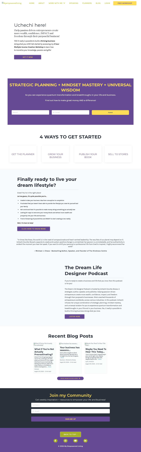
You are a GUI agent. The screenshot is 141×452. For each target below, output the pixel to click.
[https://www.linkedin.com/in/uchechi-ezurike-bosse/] (85, 440)
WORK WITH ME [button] (56, 3)
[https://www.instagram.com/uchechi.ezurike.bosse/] (65, 440)
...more (49, 367)
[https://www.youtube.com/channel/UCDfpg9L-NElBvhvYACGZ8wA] (75, 440)
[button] (45, 358)
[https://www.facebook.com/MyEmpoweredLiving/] (55, 440)
